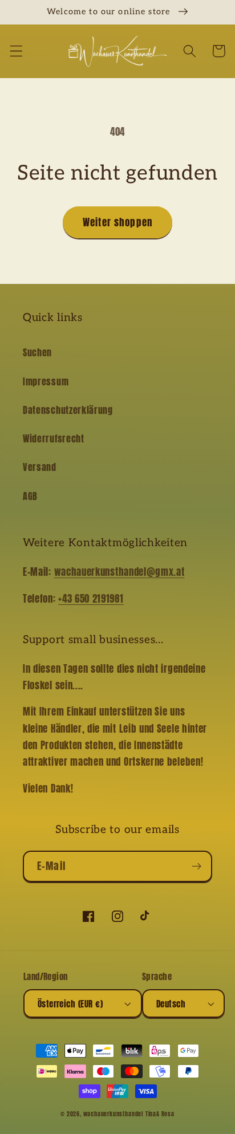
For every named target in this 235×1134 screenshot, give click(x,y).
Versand (39, 467)
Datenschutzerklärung (68, 410)
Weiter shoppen (117, 222)
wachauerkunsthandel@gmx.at (119, 571)
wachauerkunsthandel (113, 1114)
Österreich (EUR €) (70, 1003)
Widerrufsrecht (53, 438)
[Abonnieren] (196, 867)
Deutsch (170, 1003)
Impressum (45, 381)
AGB (30, 496)
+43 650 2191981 (90, 598)
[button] (16, 51)
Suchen (37, 352)
